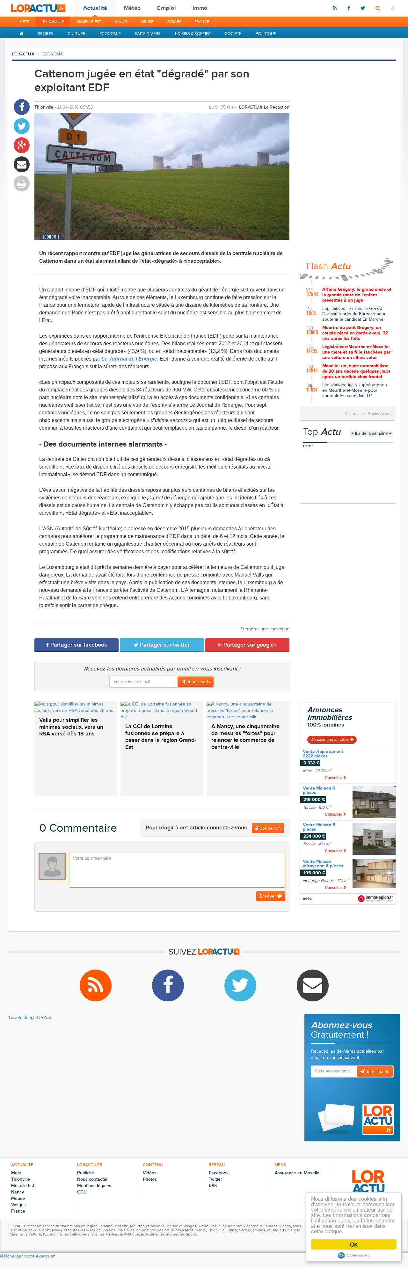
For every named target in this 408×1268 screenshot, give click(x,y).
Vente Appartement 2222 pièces (323, 754)
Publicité (85, 1173)
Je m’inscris (198, 681)
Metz (24, 21)
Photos (150, 1179)
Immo (200, 7)
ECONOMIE (52, 54)
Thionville (53, 21)
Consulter (334, 777)
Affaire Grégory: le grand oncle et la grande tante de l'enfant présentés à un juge (356, 295)
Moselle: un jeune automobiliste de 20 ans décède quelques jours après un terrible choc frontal (356, 371)
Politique (266, 33)
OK (354, 1244)
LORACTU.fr (23, 54)
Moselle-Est (89, 21)
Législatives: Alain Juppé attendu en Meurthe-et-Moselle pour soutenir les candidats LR (354, 390)
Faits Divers (148, 33)
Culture (76, 33)
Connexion (269, 828)
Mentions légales (94, 1185)
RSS (213, 1185)
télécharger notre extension (27, 1255)
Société (233, 33)
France (201, 21)
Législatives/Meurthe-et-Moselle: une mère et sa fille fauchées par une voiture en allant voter (356, 352)
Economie (109, 33)
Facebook (219, 1173)
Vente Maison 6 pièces (319, 790)
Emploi (166, 7)
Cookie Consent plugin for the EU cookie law (354, 1255)
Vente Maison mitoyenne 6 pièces (323, 864)
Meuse (147, 21)
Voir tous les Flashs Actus (368, 413)
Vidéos (150, 1173)
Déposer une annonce (330, 739)
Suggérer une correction (264, 628)
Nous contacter (92, 1179)
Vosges (173, 21)
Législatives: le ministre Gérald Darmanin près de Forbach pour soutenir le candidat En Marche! (354, 314)
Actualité (95, 7)
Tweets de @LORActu (30, 1017)
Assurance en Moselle (297, 1173)
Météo (132, 7)
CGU (82, 1192)
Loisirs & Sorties (193, 33)
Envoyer (268, 896)
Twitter (215, 1179)
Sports (45, 33)
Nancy (121, 21)
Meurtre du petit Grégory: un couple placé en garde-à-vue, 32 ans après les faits (355, 333)
